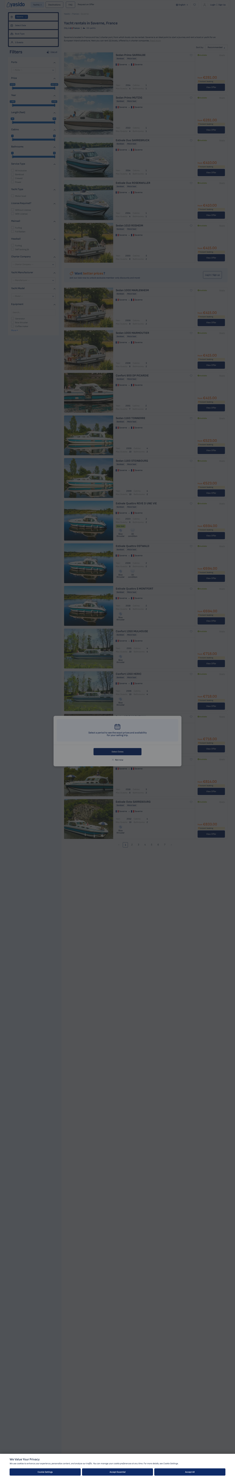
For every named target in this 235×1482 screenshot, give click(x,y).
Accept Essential (117, 1472)
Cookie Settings (45, 1472)
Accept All (190, 1472)
